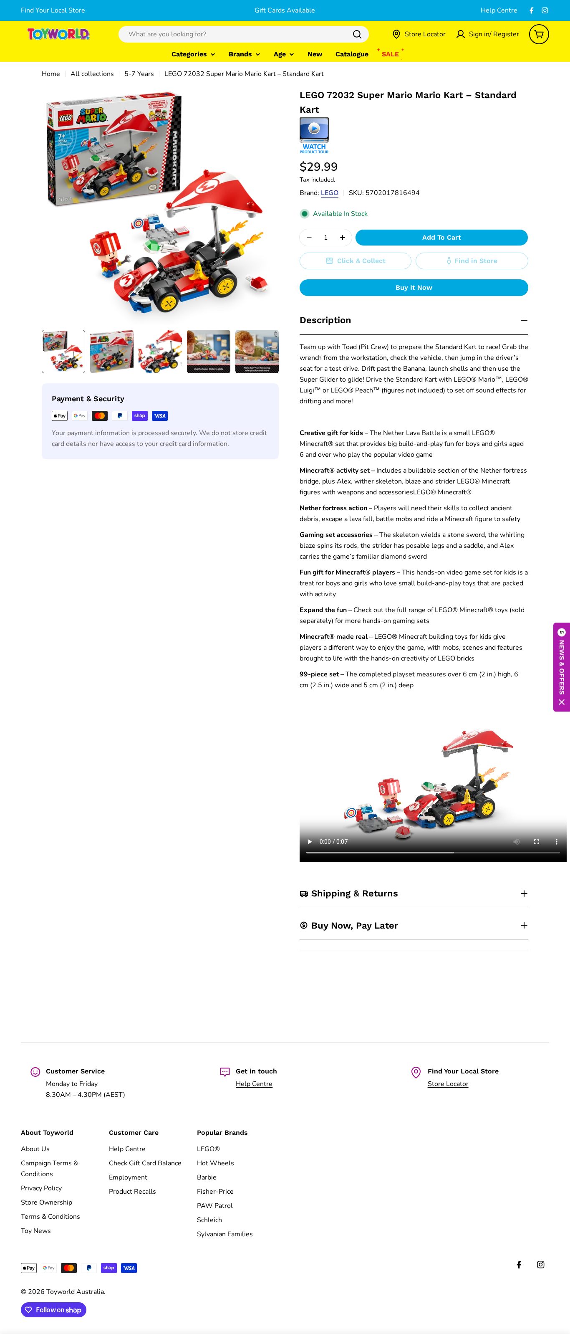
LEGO (329, 192)
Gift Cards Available (285, 10)
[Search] (357, 34)
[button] (561, 667)
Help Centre (499, 10)
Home (51, 73)
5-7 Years (139, 73)
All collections (92, 73)
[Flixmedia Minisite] (314, 122)
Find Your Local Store (53, 10)
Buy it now (414, 287)
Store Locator (448, 1083)
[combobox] (244, 34)
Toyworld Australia (75, 1291)
